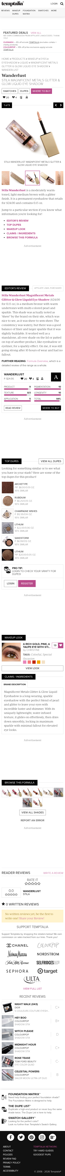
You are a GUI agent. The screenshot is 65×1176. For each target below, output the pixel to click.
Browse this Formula (22, 237)
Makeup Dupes (16, 12)
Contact (8, 1150)
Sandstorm (22, 538)
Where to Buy (41, 91)
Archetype (21, 484)
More (54, 10)
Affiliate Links (41, 288)
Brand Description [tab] (15, 684)
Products (18, 59)
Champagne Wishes (26, 511)
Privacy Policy (11, 1162)
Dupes (24, 91)
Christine (33, 650)
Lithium (19, 524)
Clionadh (8, 42)
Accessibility (10, 1170)
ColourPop (9, 47)
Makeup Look (16, 229)
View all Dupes (51, 461)
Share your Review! (31, 918)
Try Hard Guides (43, 1150)
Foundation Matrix (29, 12)
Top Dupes (14, 225)
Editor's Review (17, 220)
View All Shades (33, 812)
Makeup (33, 59)
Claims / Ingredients (21, 233)
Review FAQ (9, 1158)
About (7, 1146)
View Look (33, 668)
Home (5, 59)
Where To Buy (51, 408)
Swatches (43, 10)
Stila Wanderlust (14, 190)
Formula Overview (37, 361)
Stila (6, 80)
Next (60, 105)
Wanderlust (14, 75)
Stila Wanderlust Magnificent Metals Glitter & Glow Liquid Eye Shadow (28, 297)
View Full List (32, 988)
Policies (7, 1154)
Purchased (56, 288)
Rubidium (20, 497)
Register (27, 583)
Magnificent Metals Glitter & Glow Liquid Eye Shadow (31, 82)
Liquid (24, 62)
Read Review (13, 408)
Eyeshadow (10, 62)
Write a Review (53, 873)
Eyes (43, 59)
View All (36, 32)
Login (54, 3)
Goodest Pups (42, 1154)
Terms (6, 1166)
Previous (55, 105)
